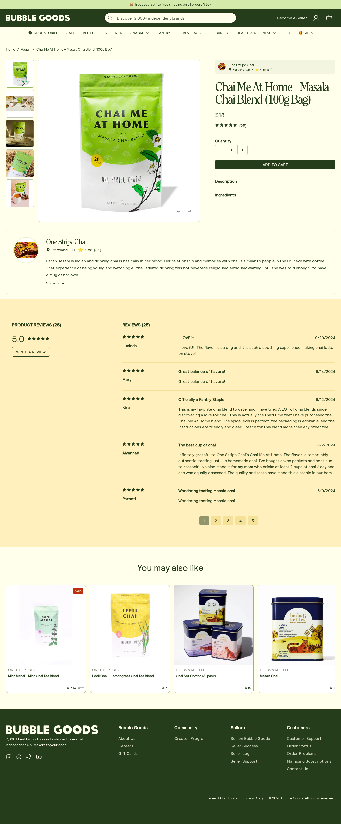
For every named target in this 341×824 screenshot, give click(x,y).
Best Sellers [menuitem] (95, 33)
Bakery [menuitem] (222, 33)
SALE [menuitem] (70, 33)
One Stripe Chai (241, 65)
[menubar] (170, 33)
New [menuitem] (118, 33)
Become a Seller (292, 17)
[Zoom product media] (189, 70)
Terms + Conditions (222, 798)
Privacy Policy (253, 798)
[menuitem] (139, 33)
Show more (55, 283)
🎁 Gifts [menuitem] (305, 33)
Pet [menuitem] (287, 33)
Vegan (26, 49)
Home (10, 49)
